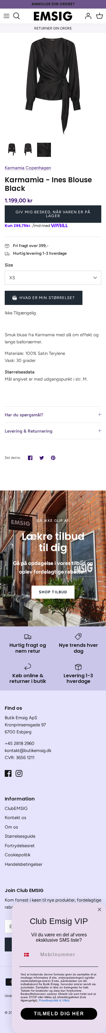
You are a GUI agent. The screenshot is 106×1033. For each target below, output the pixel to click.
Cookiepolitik (17, 854)
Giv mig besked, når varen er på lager (53, 214)
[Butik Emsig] (53, 16)
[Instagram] (19, 773)
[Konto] (86, 15)
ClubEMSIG (16, 808)
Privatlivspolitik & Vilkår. (54, 1000)
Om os (11, 827)
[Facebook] (8, 773)
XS (12, 277)
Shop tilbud (53, 592)
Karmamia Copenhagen (28, 167)
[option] (53, 86)
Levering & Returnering (28, 431)
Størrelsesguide (20, 836)
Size (9, 265)
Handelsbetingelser (23, 864)
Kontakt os (15, 817)
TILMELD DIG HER (59, 1013)
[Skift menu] (6, 15)
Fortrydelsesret (20, 845)
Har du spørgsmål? (24, 415)
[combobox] (29, 954)
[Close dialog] (99, 909)
